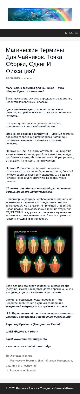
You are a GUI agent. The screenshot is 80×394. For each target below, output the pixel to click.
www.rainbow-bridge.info (30, 338)
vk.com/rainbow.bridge (36, 346)
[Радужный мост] (40, 14)
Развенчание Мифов (23, 370)
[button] (69, 33)
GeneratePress (64, 388)
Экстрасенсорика (21, 355)
